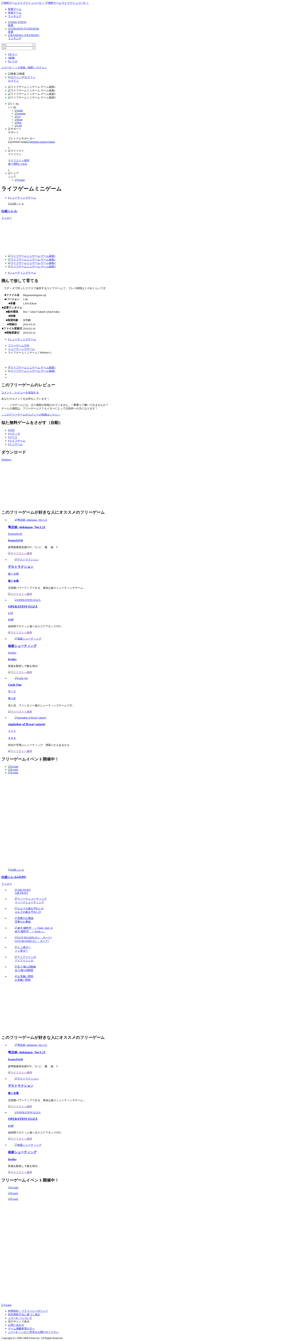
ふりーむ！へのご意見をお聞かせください (33, 1332)
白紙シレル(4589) (13, 877)
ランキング (14, 16)
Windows (6, 459)
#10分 (11, 430)
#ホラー (12, 54)
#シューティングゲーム (22, 197)
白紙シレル (9, 211)
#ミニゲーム (15, 444)
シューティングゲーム (21, 349)
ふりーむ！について (20, 1318)
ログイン (41, 67)
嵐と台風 (13, 573)
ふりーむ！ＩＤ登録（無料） (18, 67)
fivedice (12, 652)
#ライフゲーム (16, 440)
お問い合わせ (16, 1325)
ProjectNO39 (15, 534)
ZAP (10, 613)
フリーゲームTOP (18, 345)
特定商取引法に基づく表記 (24, 1314)
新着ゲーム (14, 9)
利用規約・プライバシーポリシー (28, 1311)
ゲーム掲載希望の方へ (21, 1328)
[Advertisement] (26, 485)
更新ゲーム (14, 12)
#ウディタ (14, 433)
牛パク (12, 691)
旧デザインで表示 (18, 1321)
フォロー (6, 218)
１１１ (12, 730)
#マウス (12, 437)
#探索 (11, 57)
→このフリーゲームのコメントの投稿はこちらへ (30, 414)
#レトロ (12, 61)
